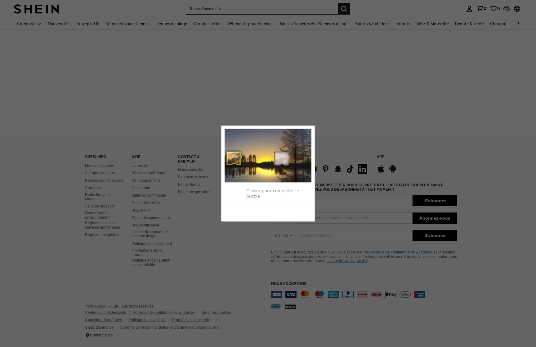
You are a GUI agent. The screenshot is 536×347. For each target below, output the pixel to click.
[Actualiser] (239, 213)
